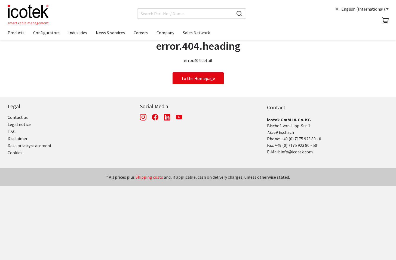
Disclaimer (17, 138)
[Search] (239, 13)
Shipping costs (149, 177)
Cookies (15, 152)
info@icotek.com (297, 151)
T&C (12, 131)
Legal (14, 106)
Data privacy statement (30, 145)
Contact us (18, 117)
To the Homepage (198, 78)
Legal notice (19, 124)
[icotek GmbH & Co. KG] (28, 14)
